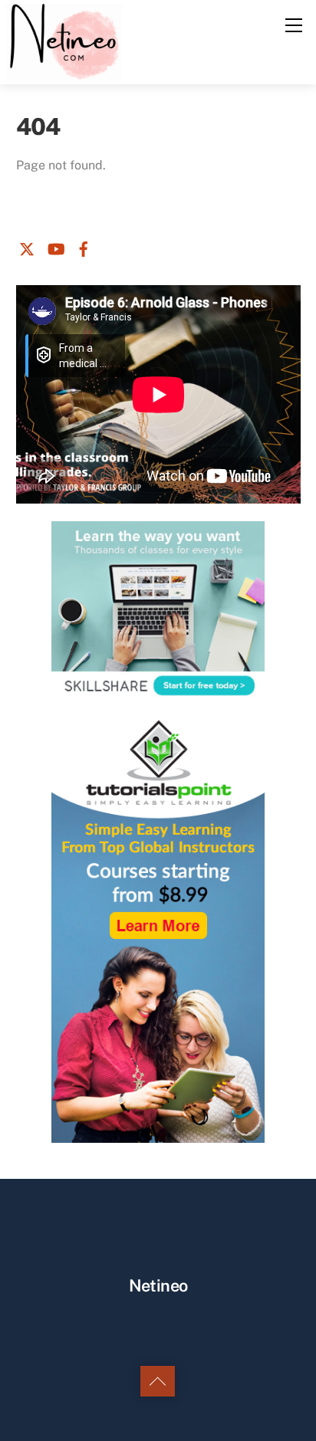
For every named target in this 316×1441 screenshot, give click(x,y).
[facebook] (83, 246)
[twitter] (27, 246)
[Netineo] (64, 41)
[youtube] (55, 246)
